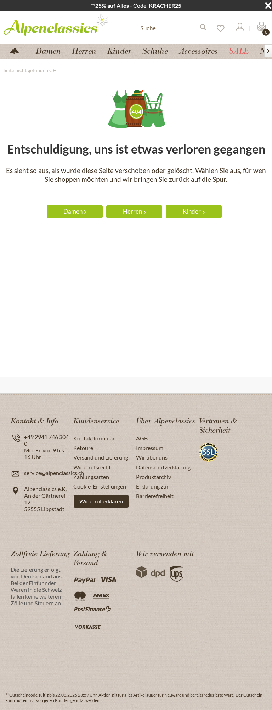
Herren (132, 211)
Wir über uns (152, 457)
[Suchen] (206, 29)
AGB (142, 438)
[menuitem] (174, 27)
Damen (73, 211)
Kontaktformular (94, 438)
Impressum (149, 447)
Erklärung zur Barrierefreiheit (155, 491)
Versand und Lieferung (100, 457)
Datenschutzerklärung (163, 467)
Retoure (83, 447)
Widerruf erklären (101, 501)
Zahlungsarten (91, 476)
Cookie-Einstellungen (99, 486)
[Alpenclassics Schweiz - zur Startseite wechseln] (58, 24)
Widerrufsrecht (92, 467)
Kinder (192, 211)
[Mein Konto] (239, 29)
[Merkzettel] (218, 29)
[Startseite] (17, 50)
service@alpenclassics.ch (54, 472)
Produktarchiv (153, 476)
